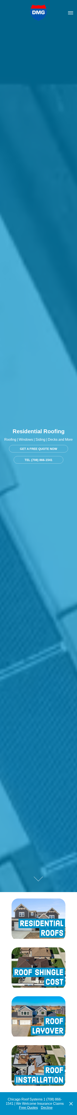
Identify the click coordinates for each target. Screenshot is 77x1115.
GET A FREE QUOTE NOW (38, 449)
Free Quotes (28, 1107)
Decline (47, 1107)
